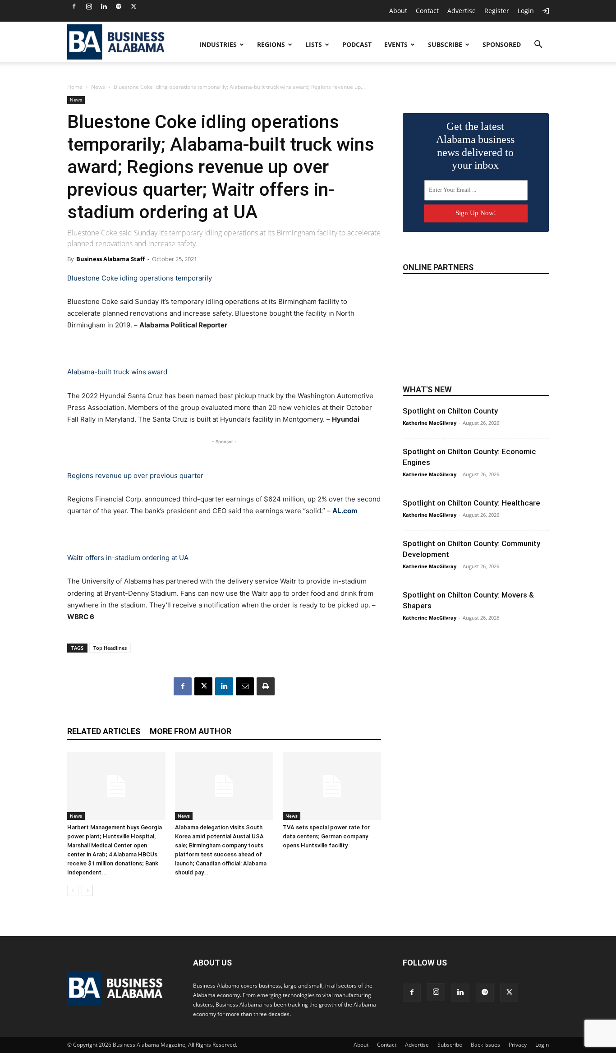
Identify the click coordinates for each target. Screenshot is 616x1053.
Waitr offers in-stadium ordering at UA (127, 557)
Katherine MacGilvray (429, 422)
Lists (313, 44)
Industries (218, 44)
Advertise (461, 10)
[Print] (266, 686)
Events (396, 44)
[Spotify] (118, 6)
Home (75, 87)
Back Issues (485, 1044)
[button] (538, 45)
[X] (133, 6)
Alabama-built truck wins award (117, 372)
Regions (271, 44)
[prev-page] (72, 890)
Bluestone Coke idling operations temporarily (139, 278)
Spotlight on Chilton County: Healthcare (471, 502)
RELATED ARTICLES (103, 731)
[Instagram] (89, 6)
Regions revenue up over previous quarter (135, 475)
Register (496, 10)
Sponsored (502, 44)
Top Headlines (110, 647)
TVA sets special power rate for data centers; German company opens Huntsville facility (326, 836)
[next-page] (87, 890)
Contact (427, 10)
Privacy (518, 1044)
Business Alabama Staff (110, 259)
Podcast (357, 44)
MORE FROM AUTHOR (190, 731)
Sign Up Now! (475, 212)
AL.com (345, 510)
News (98, 87)
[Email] (245, 686)
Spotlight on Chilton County (450, 410)
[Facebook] (74, 6)
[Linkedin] (103, 6)
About (398, 10)
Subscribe (445, 44)
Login (526, 10)
